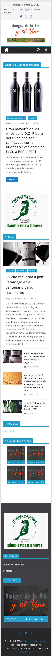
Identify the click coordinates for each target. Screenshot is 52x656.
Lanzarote (21, 271)
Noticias (32, 271)
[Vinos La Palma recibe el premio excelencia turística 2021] (12, 408)
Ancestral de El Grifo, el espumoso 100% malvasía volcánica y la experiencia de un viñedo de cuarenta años (35, 383)
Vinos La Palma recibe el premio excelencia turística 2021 (34, 406)
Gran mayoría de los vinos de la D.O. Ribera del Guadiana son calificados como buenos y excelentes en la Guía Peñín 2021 (25, 140)
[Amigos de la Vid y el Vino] (6, 50)
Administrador (33, 123)
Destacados (8, 431)
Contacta (7, 570)
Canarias (10, 271)
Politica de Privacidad (13, 564)
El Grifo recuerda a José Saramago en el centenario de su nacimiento (25, 284)
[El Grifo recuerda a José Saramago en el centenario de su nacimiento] (26, 254)
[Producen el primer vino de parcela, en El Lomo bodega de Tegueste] (12, 360)
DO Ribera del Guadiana (16, 118)
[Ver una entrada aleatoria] (45, 50)
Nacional (32, 118)
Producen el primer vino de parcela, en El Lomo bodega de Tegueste (34, 358)
